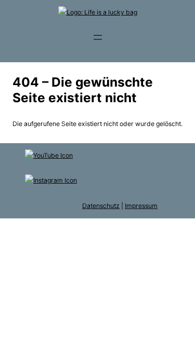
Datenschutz (101, 206)
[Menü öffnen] (98, 37)
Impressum (141, 206)
